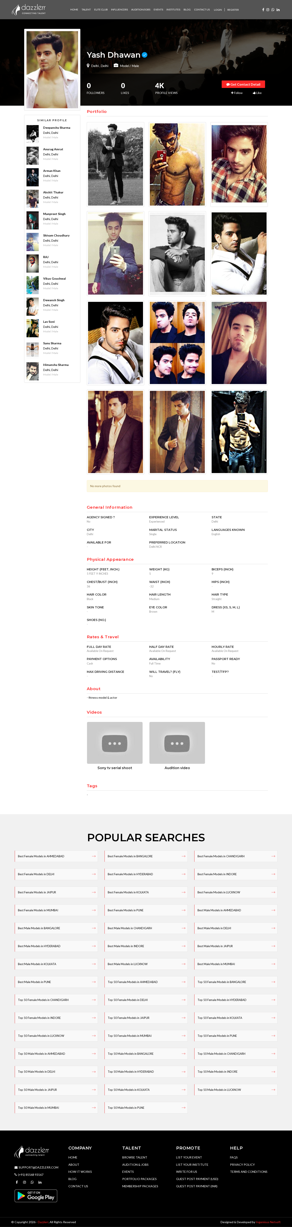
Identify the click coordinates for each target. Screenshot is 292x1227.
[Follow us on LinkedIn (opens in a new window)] (278, 9)
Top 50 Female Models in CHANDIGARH (43, 1000)
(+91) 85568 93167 (30, 1174)
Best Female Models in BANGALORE (130, 856)
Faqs (234, 1157)
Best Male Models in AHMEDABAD (219, 910)
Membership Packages (140, 1186)
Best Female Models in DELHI (36, 874)
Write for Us (186, 1171)
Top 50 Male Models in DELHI (36, 1071)
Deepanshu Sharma (56, 127)
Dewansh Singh (54, 300)
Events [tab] (158, 9)
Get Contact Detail (245, 84)
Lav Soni (49, 321)
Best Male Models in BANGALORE (39, 928)
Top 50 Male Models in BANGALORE (130, 1053)
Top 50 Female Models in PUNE (217, 1035)
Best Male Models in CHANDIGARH (130, 928)
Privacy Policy (242, 1164)
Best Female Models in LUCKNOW (219, 892)
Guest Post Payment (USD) (197, 1179)
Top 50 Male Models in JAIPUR (37, 1089)
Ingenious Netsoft (268, 1222)
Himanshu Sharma (56, 365)
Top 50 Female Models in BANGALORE (222, 982)
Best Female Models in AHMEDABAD (41, 856)
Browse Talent (134, 1157)
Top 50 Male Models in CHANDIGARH (221, 1053)
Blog (72, 1179)
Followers (96, 89)
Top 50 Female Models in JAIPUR (128, 1018)
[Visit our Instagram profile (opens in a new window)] (267, 9)
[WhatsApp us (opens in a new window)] (272, 9)
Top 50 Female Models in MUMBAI (130, 1035)
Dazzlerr (43, 1222)
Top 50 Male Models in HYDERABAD (131, 1071)
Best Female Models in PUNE (125, 910)
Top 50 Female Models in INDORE (39, 1018)
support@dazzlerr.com (38, 1167)
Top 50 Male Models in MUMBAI (38, 1107)
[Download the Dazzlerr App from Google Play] (36, 1195)
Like (259, 93)
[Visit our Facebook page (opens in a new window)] (263, 9)
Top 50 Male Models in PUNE (126, 1107)
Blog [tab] (187, 9)
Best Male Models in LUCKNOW (127, 964)
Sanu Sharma (52, 343)
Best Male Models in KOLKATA (37, 964)
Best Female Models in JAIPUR (37, 892)
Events (128, 1171)
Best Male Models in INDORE (126, 946)
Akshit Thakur (53, 192)
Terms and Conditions (248, 1171)
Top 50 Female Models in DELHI (128, 1000)
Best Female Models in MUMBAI (38, 910)
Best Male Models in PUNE (34, 982)
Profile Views (166, 89)
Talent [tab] (86, 9)
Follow (238, 93)
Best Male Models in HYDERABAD (39, 946)
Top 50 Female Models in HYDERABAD (222, 1000)
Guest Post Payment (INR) (196, 1186)
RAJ (46, 257)
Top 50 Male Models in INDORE (217, 1071)
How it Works (80, 1171)
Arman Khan (51, 170)
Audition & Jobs (135, 1164)
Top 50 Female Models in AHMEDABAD (133, 982)
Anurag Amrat (53, 149)
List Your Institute (192, 1164)
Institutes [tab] (173, 9)
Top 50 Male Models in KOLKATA (129, 1089)
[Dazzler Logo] (28, 9)
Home (72, 1157)
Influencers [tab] (119, 9)
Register (233, 9)
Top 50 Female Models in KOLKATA (220, 1018)
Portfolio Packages (139, 1179)
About (73, 1164)
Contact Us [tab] (202, 9)
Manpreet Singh (54, 214)
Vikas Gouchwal (54, 278)
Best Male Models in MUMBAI (216, 964)
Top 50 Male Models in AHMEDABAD (41, 1053)
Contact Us (78, 1186)
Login (218, 9)
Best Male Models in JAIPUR (215, 946)
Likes (125, 89)
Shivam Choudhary (56, 235)
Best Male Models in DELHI (214, 928)
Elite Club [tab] (101, 9)
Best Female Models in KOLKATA (128, 892)
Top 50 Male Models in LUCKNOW (219, 1089)
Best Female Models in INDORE (217, 874)
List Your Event (189, 1157)
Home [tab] (74, 9)
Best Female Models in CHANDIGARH (221, 856)
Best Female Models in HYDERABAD (130, 874)
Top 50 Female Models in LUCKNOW (41, 1035)
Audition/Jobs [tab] (140, 9)
